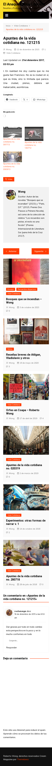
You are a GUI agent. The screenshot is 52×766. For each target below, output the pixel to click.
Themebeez (23, 759)
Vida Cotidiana (13, 53)
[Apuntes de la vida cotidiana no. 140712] (34, 134)
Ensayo (10, 289)
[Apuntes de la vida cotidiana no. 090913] (12, 157)
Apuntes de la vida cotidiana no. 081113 (11, 142)
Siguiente (38, 251)
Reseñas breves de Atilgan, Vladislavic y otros (23, 356)
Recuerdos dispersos (27, 289)
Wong (9, 49)
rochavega (20, 611)
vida (10, 179)
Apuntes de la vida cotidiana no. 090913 (11, 166)
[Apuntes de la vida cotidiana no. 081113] (12, 132)
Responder (11, 647)
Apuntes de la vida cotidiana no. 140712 (33, 145)
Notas (9, 349)
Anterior (13, 251)
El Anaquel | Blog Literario (24, 4)
